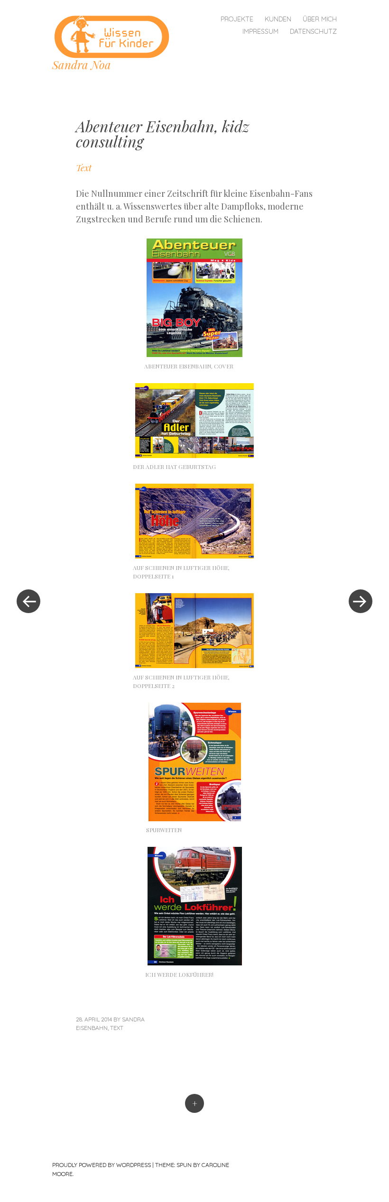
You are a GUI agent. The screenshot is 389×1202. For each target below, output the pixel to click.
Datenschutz (313, 31)
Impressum (260, 31)
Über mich (320, 19)
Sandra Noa (81, 64)
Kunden (278, 19)
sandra (133, 1019)
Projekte (237, 19)
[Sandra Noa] (115, 35)
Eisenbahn (92, 1027)
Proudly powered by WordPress (101, 1164)
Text (116, 1027)
